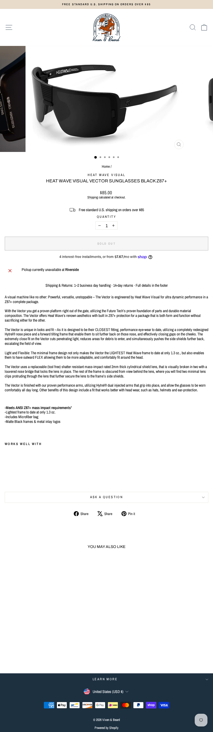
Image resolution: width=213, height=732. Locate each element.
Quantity (106, 217)
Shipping (92, 197)
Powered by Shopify (106, 728)
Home (106, 166)
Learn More (105, 679)
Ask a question (106, 497)
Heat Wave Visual (106, 175)
